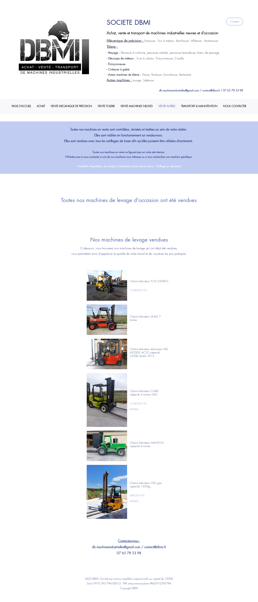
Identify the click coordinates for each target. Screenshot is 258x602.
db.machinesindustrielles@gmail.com (179, 90)
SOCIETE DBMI (128, 22)
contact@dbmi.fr (211, 90)
